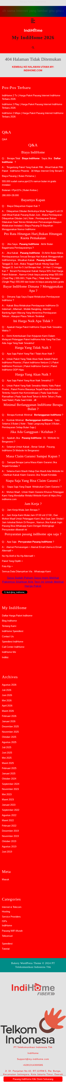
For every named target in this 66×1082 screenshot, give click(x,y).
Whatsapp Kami (42, 571)
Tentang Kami (9, 626)
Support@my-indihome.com (33, 1059)
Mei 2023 (7, 794)
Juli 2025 (6, 747)
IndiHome (7, 925)
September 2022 (10, 810)
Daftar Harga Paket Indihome (17, 615)
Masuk (5, 879)
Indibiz (5, 657)
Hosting (6, 911)
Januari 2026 (8, 721)
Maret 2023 (8, 799)
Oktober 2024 (9, 778)
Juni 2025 (7, 752)
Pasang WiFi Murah (12, 930)
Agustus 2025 (9, 742)
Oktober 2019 (9, 841)
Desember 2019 (10, 830)
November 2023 (10, 789)
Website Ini (53, 438)
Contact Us (8, 636)
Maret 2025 (8, 763)
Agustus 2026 (9, 684)
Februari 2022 (9, 825)
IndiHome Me (9, 652)
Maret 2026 (8, 711)
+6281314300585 (33, 1065)
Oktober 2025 (9, 737)
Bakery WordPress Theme (26, 963)
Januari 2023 (8, 804)
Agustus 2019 (9, 846)
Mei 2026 (7, 700)
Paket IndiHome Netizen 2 (36, 362)
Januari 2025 (8, 773)
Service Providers (11, 916)
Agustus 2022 (9, 815)
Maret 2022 (8, 820)
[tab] (33, 21)
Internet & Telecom (11, 907)
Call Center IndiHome (13, 646)
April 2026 (7, 705)
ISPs (4, 921)
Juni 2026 (7, 695)
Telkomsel (7, 936)
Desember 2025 (10, 726)
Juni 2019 (7, 851)
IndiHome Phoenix (19, 170)
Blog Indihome (9, 620)
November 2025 (10, 731)
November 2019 (10, 836)
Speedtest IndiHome (12, 641)
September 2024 (10, 784)
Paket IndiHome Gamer (36, 366)
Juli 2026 (6, 690)
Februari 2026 (9, 716)
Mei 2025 (7, 757)
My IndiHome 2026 (33, 37)
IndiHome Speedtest (12, 631)
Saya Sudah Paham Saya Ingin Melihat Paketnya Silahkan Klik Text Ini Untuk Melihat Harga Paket (33, 582)
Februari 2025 (9, 768)
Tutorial (5, 948)
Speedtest (7, 943)
